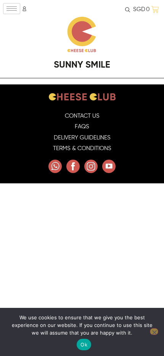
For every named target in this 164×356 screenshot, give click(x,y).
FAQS (82, 126)
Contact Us (82, 116)
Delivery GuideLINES (82, 138)
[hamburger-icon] (11, 8)
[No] (154, 331)
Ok (83, 344)
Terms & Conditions (82, 148)
